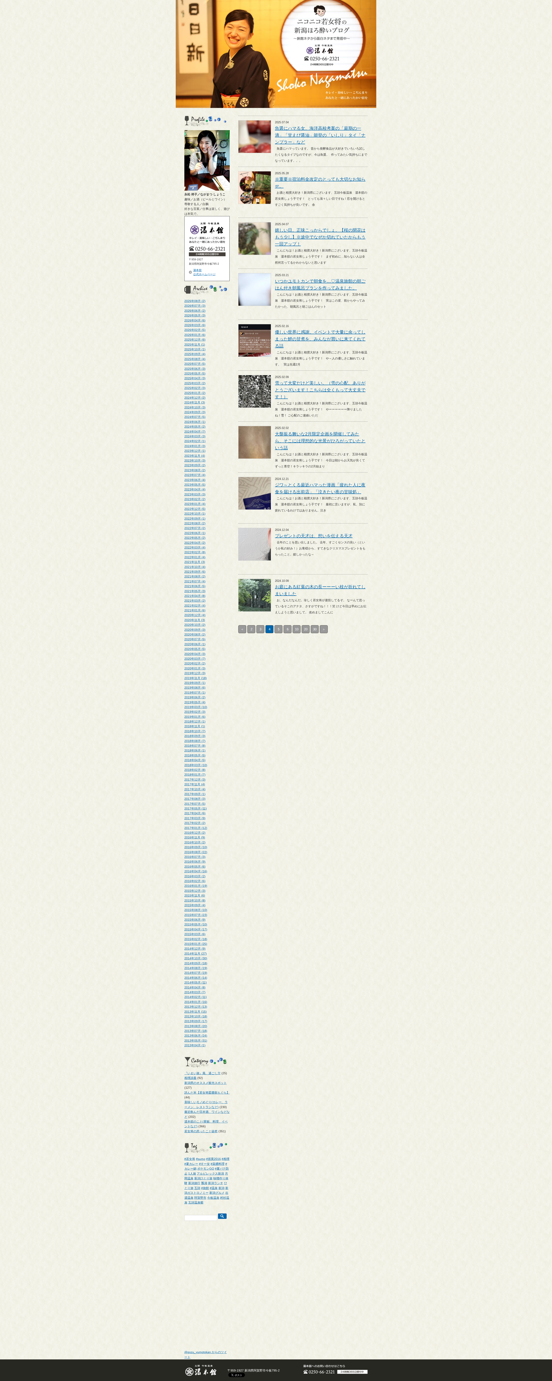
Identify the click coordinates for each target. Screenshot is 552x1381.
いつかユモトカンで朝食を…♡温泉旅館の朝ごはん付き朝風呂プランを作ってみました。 (320, 284)
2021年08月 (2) (194, 576)
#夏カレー (191, 1164)
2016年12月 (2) (194, 832)
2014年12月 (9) (194, 948)
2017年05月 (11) (195, 808)
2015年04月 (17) (195, 929)
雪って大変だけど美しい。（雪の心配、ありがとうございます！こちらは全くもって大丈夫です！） (320, 390)
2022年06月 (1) (194, 533)
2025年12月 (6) (194, 339)
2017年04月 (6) (194, 813)
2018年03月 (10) (195, 765)
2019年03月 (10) (195, 707)
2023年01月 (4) (194, 504)
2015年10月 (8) (194, 900)
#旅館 (205, 1188)
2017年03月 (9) (194, 818)
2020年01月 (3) (194, 668)
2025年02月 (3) (194, 388)
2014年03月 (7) (194, 992)
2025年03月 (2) (194, 383)
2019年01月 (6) (194, 716)
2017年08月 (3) (194, 798)
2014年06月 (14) (195, 977)
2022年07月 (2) (194, 528)
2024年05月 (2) (194, 426)
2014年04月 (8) (194, 987)
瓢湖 (204, 1183)
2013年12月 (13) (195, 1006)
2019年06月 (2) (194, 697)
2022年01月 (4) (194, 557)
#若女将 (189, 1159)
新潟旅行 (194, 1183)
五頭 (197, 1188)
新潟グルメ (216, 1192)
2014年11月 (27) (195, 953)
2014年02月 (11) (195, 997)
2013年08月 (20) (195, 1026)
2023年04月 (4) (194, 489)
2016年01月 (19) (195, 885)
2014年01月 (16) (195, 1002)
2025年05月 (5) (194, 373)
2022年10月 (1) (194, 513)
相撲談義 (190, 1078)
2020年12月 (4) (194, 615)
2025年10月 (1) (194, 349)
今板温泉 (213, 1197)
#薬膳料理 (217, 1164)
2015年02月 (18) (195, 939)
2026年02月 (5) (194, 330)
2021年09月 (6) (194, 571)
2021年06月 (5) (194, 586)
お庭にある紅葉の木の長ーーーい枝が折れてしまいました (320, 590)
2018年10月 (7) (194, 731)
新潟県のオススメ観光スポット (205, 1083)
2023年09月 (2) (194, 465)
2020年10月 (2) (194, 624)
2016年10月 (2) (194, 842)
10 (296, 629)
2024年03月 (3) (194, 436)
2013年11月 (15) (195, 1011)
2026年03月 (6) (194, 325)
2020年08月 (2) (194, 634)
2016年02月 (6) (194, 881)
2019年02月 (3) (194, 711)
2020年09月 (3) (194, 629)
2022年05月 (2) (194, 537)
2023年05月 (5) (194, 484)
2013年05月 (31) (195, 1040)
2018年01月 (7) (194, 774)
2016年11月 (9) (194, 837)
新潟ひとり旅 (203, 1178)
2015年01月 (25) (195, 944)
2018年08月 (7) (194, 741)
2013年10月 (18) (195, 1016)
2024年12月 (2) (194, 397)
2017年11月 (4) (194, 784)
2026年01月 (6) (194, 335)
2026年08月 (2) (194, 301)
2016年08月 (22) (195, 852)
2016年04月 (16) (195, 871)
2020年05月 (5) (194, 649)
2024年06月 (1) (194, 422)
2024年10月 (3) (194, 407)
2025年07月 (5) (194, 363)
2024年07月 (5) (194, 417)
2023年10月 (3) (194, 460)
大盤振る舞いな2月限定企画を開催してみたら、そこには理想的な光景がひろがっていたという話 (320, 441)
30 (315, 629)
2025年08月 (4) (194, 359)
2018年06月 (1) (194, 750)
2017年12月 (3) (194, 779)
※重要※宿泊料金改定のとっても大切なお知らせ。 (320, 182)
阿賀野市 (200, 1197)
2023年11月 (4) (194, 455)
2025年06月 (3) (194, 368)
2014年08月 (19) (195, 968)
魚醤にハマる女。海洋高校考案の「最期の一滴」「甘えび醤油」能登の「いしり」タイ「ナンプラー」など (320, 135)
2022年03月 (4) (194, 547)
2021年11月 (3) (194, 562)
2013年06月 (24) (195, 1035)
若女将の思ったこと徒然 (201, 1131)
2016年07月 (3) (194, 857)
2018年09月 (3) (194, 736)
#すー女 (204, 1164)
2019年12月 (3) (194, 673)
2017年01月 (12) (195, 828)
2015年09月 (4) (194, 905)
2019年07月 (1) (194, 692)
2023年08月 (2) (194, 470)
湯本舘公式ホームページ (204, 272)
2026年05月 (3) (194, 315)
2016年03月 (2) (194, 876)
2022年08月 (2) (194, 523)
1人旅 (192, 1173)
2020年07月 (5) (194, 639)
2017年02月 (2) (194, 823)
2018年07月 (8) (194, 745)
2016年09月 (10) (195, 847)
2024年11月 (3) (194, 402)
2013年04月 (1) (194, 1045)
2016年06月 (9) (194, 861)
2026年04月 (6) (194, 320)
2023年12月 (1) (194, 450)
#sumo (200, 1159)
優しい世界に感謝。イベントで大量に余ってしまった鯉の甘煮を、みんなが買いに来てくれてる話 (320, 339)
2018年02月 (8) (194, 770)
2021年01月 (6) (194, 610)
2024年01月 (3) (194, 446)
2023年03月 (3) (194, 494)
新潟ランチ (215, 1183)
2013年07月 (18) (195, 1031)
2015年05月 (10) (195, 924)
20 (305, 629)
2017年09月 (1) (194, 794)
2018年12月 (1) (194, 721)
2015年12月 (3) (194, 890)
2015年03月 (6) (194, 934)
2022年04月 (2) (194, 542)
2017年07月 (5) (194, 803)
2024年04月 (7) (194, 431)
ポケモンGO (205, 1168)
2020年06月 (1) (194, 644)
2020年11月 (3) (194, 620)
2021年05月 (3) (194, 591)
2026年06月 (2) (194, 310)
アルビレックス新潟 (210, 1173)
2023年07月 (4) (194, 475)
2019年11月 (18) (195, 678)
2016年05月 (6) (194, 866)
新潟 (221, 1188)
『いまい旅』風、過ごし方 (202, 1073)
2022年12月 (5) (194, 509)
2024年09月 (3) (194, 412)
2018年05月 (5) (194, 755)
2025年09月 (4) (194, 354)
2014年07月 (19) (195, 972)
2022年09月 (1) (194, 518)
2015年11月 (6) (194, 895)
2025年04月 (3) (194, 378)
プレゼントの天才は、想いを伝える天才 (314, 535)
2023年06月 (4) (194, 480)
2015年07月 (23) (195, 915)
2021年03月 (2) (194, 600)
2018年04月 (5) (194, 760)
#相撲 (225, 1159)
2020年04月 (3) (194, 654)
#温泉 (214, 1188)
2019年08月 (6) (194, 687)
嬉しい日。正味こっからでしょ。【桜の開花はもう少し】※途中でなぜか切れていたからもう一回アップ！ (320, 237)
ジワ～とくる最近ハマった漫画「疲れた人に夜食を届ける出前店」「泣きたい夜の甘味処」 (320, 488)
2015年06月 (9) (194, 919)
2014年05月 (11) (195, 982)
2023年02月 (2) (194, 499)
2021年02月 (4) (194, 605)
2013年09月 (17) (195, 1021)
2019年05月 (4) (194, 702)
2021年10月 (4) (194, 567)
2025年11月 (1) (194, 344)
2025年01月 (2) (194, 393)
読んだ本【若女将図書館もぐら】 (207, 1092)
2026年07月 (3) (194, 305)
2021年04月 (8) (194, 596)
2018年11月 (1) (194, 726)
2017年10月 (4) (194, 789)
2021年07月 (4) (194, 581)
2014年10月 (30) (195, 958)
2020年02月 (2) (194, 663)
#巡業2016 (213, 1159)
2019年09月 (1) (194, 683)
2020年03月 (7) (194, 658)
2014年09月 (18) (195, 963)
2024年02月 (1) (194, 441)
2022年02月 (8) (194, 552)
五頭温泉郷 (195, 1202)
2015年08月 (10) (195, 910)
